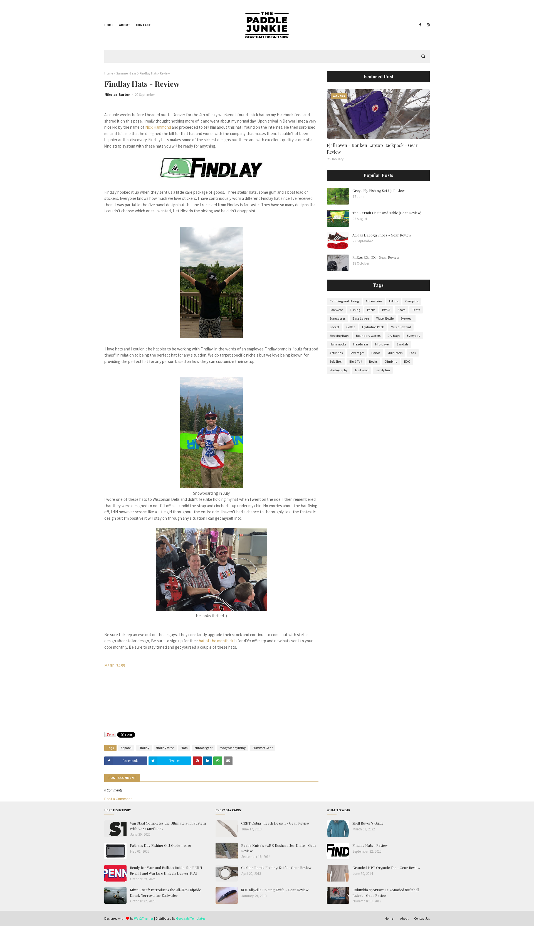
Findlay (144, 748)
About (124, 25)
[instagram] (427, 25)
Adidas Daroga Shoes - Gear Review (381, 235)
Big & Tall (355, 361)
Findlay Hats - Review (370, 845)
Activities (336, 353)
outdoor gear (203, 748)
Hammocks (338, 344)
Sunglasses (337, 318)
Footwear (336, 310)
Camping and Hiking (344, 301)
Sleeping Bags (339, 335)
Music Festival (401, 327)
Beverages (357, 353)
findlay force (165, 748)
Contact (143, 25)
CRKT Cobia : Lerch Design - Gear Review (275, 823)
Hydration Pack (373, 327)
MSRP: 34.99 (114, 665)
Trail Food (362, 370)
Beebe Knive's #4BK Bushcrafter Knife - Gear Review (279, 848)
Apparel (126, 748)
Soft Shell (336, 361)
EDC (407, 361)
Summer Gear (126, 73)
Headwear (360, 344)
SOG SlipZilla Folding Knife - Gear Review (274, 889)
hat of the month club (218, 640)
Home (108, 25)
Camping (411, 301)
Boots (401, 310)
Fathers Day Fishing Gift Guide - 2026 (160, 845)
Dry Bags (393, 335)
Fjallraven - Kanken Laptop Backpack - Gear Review (372, 148)
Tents (416, 310)
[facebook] (420, 25)
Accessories (374, 301)
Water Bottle (385, 318)
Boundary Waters (368, 335)
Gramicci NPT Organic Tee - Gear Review (386, 867)
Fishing (355, 310)
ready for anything (232, 748)
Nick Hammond (158, 127)
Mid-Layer (382, 344)
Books (373, 361)
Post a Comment (118, 798)
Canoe (375, 353)
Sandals (402, 344)
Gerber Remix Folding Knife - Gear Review (276, 867)
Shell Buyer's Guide (368, 823)
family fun (382, 370)
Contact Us (422, 918)
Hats (184, 748)
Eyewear (406, 318)
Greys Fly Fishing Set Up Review (378, 190)
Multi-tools (394, 353)
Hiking (393, 301)
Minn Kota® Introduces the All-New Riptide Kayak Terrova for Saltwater (165, 892)
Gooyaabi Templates (190, 918)
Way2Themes (144, 918)
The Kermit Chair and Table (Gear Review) (387, 212)
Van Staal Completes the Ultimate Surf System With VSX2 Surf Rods (168, 826)
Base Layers (360, 318)
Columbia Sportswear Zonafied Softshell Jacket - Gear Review (385, 892)
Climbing (390, 361)
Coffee (350, 327)
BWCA (386, 310)
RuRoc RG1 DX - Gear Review (375, 257)
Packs (371, 310)
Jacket (334, 327)
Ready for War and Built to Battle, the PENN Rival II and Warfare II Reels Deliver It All (166, 870)
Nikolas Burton (117, 94)
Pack (412, 353)
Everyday (413, 335)
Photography (339, 370)
